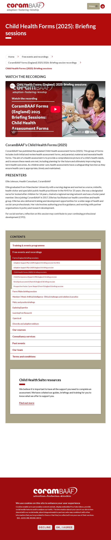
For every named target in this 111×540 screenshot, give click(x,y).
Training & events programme (28, 245)
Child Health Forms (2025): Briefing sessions (30, 272)
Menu (92, 6)
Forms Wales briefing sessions (25, 291)
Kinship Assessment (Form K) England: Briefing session (34, 282)
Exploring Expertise (20, 307)
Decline (45, 527)
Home (11, 56)
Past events (18, 343)
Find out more (26, 403)
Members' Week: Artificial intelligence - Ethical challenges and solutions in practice (45, 297)
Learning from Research (22, 313)
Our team (17, 349)
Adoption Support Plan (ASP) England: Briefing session (34, 267)
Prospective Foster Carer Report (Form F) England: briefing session (38, 286)
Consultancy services (23, 336)
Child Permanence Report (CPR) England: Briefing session (35, 277)
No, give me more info (29, 518)
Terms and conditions (24, 356)
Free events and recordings (35, 56)
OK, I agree (64, 527)
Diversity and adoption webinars (26, 324)
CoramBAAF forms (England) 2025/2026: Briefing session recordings (42, 62)
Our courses (19, 329)
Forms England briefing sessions (25, 258)
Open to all (17, 318)
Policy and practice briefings (24, 302)
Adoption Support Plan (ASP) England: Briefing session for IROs (37, 263)
